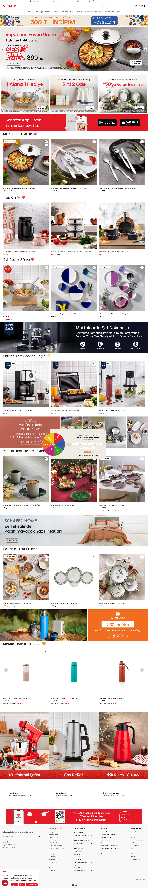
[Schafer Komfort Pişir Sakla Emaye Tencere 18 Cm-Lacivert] (74, 162)
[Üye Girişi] (132, 6)
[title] (25, 94)
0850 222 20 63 (10, 845)
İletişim (132, 848)
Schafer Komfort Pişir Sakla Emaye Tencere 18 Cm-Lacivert (69, 188)
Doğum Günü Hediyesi (55, 859)
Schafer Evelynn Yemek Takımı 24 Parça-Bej (16, 603)
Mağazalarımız (105, 843)
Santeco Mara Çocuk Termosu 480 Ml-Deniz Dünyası (67, 698)
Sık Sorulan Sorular (135, 856)
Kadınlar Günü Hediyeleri (55, 843)
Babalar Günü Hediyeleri (55, 840)
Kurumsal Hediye (53, 856)
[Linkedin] (137, 880)
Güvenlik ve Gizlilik (106, 840)
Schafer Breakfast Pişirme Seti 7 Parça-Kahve (113, 603)
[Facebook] (144, 880)
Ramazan (51, 865)
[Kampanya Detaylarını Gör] (74, 20)
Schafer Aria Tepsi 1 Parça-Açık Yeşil (62, 505)
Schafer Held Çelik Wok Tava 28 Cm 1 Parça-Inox (113, 314)
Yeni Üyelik (133, 832)
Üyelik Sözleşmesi (135, 845)
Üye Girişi (133, 834)
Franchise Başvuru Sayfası (108, 834)
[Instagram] (140, 880)
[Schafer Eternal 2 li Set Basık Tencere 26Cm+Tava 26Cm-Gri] (122, 226)
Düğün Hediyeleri (53, 834)
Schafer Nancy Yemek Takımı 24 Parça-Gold (64, 603)
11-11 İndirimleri (52, 870)
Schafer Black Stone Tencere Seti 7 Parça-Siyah (17, 252)
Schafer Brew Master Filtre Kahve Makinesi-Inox (65, 252)
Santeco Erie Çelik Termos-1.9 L (12, 698)
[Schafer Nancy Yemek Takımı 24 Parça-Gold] (74, 577)
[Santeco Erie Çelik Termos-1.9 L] (26, 672)
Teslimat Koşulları (135, 851)
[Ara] (102, 6)
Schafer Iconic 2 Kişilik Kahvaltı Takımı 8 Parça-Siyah (19, 314)
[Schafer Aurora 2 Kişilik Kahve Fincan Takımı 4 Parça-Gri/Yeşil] (122, 479)
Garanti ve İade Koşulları (137, 840)
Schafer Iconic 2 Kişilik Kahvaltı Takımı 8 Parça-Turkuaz (67, 314)
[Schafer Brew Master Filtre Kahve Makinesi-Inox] (74, 226)
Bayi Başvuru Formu (106, 837)
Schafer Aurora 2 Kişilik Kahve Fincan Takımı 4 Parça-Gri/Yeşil (117, 505)
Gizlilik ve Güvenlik (135, 854)
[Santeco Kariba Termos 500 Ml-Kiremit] (122, 672)
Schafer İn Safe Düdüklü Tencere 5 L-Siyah (16, 410)
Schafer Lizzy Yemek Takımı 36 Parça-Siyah (16, 505)
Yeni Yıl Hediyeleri (53, 851)
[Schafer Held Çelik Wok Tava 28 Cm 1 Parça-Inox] (122, 288)
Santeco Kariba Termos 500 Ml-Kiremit (111, 698)
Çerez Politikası (105, 851)
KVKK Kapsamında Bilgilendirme (109, 845)
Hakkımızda (104, 832)
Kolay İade (133, 862)
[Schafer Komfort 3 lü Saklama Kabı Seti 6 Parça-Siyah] (26, 162)
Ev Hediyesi (51, 832)
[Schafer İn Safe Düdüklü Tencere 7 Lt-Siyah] (74, 384)
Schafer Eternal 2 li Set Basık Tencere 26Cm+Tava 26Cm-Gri (117, 252)
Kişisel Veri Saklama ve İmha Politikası (111, 848)
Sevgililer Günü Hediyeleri (55, 845)
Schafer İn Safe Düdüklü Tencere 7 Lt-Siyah (64, 410)
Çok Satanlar (5, 883)
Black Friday (52, 867)
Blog (102, 854)
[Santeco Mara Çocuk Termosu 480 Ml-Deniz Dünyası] (74, 672)
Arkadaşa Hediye (53, 862)
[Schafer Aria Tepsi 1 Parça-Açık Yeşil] (74, 479)
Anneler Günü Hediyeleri (55, 837)
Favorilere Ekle (46, 141)
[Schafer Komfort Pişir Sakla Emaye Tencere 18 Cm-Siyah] (122, 162)
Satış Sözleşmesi (135, 843)
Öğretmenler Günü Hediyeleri (56, 848)
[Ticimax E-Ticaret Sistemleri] (74, 885)
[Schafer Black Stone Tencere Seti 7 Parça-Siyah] (26, 226)
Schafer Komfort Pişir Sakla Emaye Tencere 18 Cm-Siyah (116, 188)
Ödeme (133, 837)
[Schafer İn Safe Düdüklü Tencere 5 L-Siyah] (26, 384)
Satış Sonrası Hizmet (136, 859)
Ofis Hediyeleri (52, 854)
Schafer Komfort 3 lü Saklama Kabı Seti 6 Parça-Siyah (19, 188)
